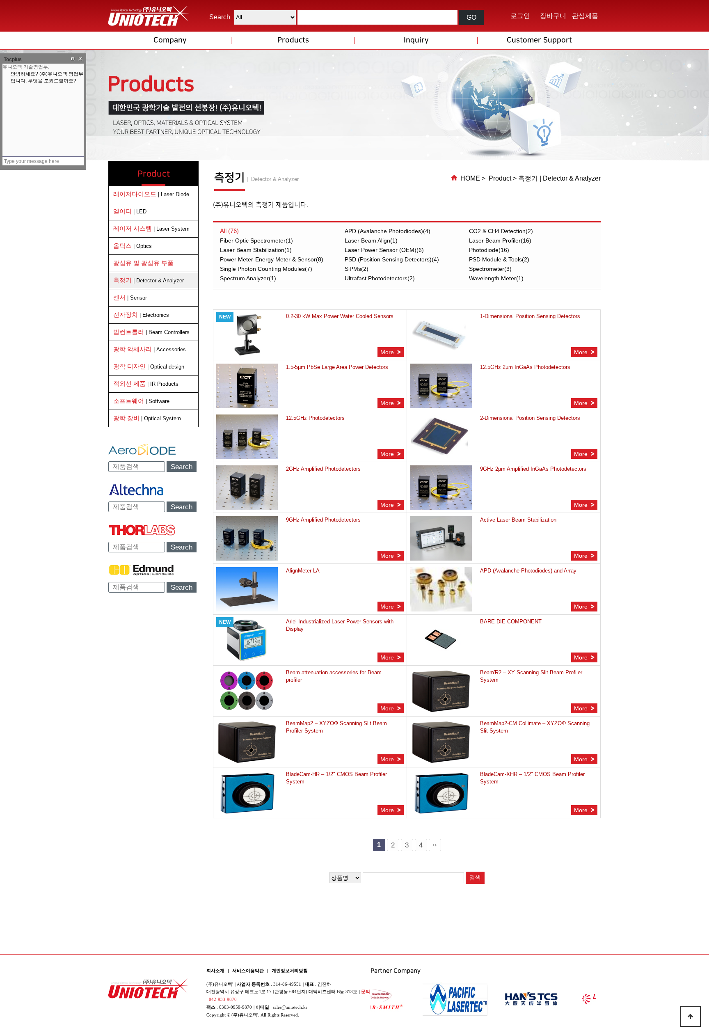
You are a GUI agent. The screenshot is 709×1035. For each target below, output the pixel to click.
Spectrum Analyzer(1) (248, 278)
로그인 (520, 15)
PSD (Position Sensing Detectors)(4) (392, 259)
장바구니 (553, 15)
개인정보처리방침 (290, 970)
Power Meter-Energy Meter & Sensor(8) (271, 259)
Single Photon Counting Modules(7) (266, 269)
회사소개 (215, 970)
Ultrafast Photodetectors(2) (380, 278)
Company (169, 40)
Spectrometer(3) (490, 269)
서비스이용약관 (248, 970)
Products (293, 40)
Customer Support (539, 40)
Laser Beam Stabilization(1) (256, 250)
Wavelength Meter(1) (496, 278)
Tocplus (13, 59)
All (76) (229, 230)
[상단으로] (690, 1016)
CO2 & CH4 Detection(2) (501, 231)
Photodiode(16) (489, 250)
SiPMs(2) (356, 269)
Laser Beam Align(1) (371, 240)
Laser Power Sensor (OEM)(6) (384, 250)
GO (471, 17)
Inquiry (416, 40)
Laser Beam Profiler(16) (500, 240)
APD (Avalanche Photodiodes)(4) (387, 231)
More (388, 352)
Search (181, 467)
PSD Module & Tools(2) (499, 259)
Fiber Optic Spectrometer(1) (256, 240)
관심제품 (585, 15)
